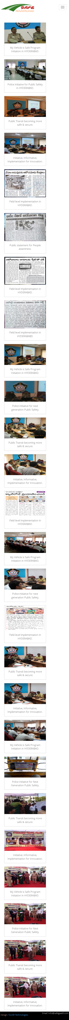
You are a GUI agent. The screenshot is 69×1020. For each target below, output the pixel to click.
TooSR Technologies (18, 1014)
